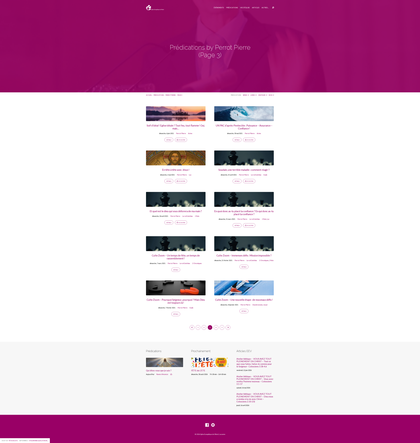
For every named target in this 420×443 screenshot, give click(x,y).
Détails (168, 140)
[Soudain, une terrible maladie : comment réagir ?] (244, 164)
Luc (190, 175)
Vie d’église (245, 7)
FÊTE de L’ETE (198, 370)
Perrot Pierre (171, 95)
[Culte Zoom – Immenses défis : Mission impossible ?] (244, 249)
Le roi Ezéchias (256, 175)
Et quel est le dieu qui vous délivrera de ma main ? (176, 211)
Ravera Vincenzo (162, 374)
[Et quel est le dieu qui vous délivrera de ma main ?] (176, 205)
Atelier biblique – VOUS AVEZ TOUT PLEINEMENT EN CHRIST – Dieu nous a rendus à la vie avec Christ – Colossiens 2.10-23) (254, 398)
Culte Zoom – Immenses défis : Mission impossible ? (243, 255)
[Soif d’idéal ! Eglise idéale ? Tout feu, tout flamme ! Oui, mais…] (176, 119)
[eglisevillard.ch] (213, 425)
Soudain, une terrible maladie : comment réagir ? (244, 169)
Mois (270, 95)
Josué (265, 305)
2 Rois (197, 216)
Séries (245, 95)
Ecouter (182, 140)
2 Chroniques (197, 263)
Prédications (232, 7)
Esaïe (265, 175)
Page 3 (180, 95)
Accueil (149, 95)
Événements (219, 7)
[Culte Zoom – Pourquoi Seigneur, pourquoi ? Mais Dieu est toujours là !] (176, 294)
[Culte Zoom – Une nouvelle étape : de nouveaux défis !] (244, 294)
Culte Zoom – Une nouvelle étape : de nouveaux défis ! (244, 299)
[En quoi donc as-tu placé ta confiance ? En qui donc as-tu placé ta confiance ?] (244, 205)
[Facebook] (207, 425)
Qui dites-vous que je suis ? (158, 370)
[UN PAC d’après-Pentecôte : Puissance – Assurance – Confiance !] (244, 119)
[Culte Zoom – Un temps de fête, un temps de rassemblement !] (176, 249)
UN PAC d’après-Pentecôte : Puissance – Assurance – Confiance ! (244, 127)
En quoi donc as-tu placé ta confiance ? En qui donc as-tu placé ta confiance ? (244, 213)
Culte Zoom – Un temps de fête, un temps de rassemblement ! (176, 257)
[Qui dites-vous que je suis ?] (164, 365)
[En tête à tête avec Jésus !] (176, 164)
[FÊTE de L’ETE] (209, 365)
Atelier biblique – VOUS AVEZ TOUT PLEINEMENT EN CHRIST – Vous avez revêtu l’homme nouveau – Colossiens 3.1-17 (254, 380)
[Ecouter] (171, 374)
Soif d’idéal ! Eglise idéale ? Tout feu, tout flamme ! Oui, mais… (176, 127)
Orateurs (262, 95)
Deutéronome (258, 305)
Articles (255, 7)
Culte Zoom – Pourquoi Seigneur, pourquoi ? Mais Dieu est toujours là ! (176, 301)
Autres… (265, 7)
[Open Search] (273, 8)
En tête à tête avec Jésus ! (175, 169)
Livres (252, 95)
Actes (190, 133)
